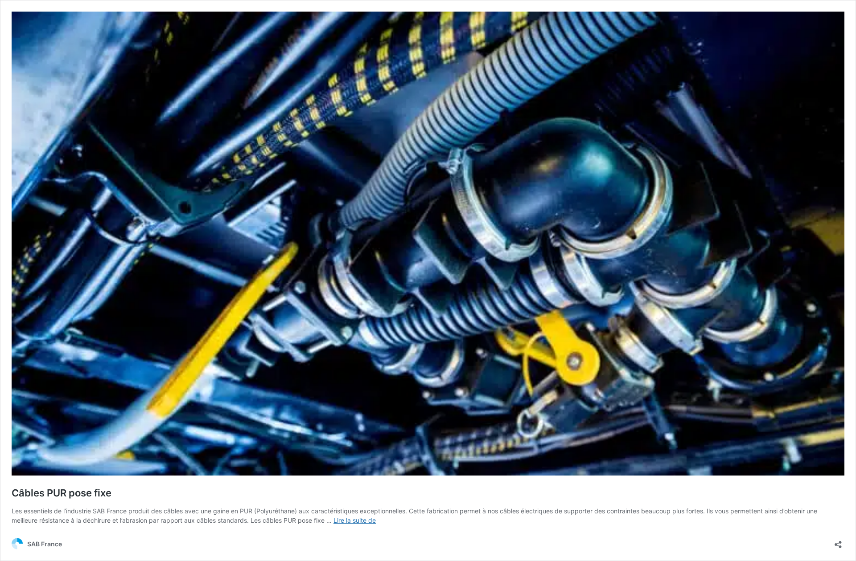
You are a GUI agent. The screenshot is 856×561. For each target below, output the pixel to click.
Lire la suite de (354, 520)
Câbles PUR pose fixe (61, 493)
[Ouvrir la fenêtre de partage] (838, 542)
